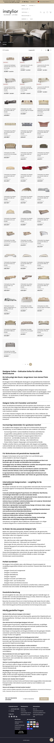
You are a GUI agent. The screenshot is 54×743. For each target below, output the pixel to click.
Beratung (23, 709)
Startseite (5, 42)
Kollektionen (10, 42)
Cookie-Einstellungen (20, 725)
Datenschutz (18, 727)
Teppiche (24, 12)
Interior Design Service (26, 712)
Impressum (17, 729)
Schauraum (23, 711)
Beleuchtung (26, 15)
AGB (34, 716)
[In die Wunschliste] (17, 59)
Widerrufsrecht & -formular (19, 722)
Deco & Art (25, 9)
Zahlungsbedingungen (38, 714)
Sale (31, 19)
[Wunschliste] (47, 12)
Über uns (35, 709)
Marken (24, 19)
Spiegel (31, 5)
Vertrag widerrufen (21, 732)
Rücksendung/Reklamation (39, 712)
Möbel (24, 5)
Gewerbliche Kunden (25, 714)
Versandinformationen (38, 711)
